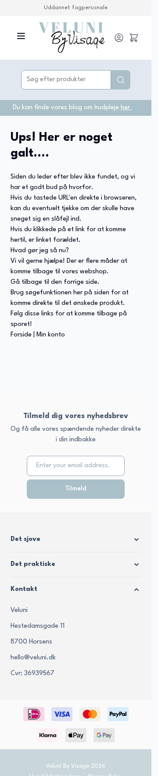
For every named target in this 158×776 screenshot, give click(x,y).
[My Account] (119, 38)
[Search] (120, 79)
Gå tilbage (26, 282)
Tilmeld (75, 489)
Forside (21, 335)
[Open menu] (21, 35)
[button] (76, 539)
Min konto (50, 335)
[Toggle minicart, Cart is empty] (134, 38)
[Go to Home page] (72, 38)
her (126, 107)
